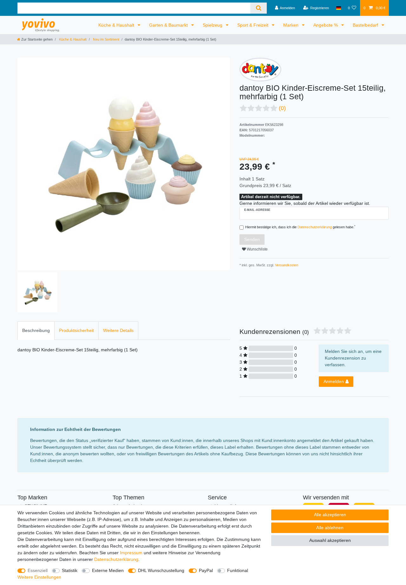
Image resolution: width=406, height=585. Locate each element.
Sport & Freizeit (253, 25)
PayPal (206, 570)
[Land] (338, 8)
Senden (252, 239)
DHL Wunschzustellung (161, 570)
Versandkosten (286, 265)
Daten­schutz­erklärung (116, 559)
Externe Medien (108, 570)
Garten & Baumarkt (169, 25)
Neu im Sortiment (105, 39)
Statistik (69, 570)
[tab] (36, 330)
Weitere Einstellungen (39, 577)
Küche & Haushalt (116, 25)
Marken (291, 25)
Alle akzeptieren (330, 514)
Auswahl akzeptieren (330, 540)
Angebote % (326, 25)
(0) (282, 108)
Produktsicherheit (76, 330)
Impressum (131, 552)
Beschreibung (36, 330)
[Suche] (258, 8)
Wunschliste (257, 249)
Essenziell (38, 570)
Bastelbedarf (366, 25)
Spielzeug (213, 25)
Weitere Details (118, 330)
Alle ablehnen (330, 527)
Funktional (237, 570)
